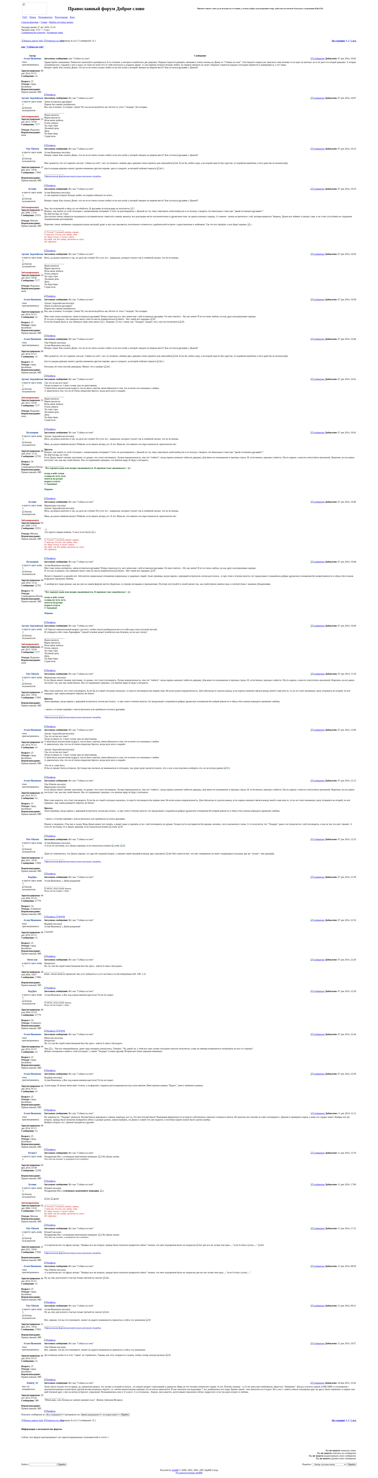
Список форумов (29, 22)
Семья (44, 22)
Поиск (33, 17)
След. (353, 41)
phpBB (175, 1470)
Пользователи (45, 17)
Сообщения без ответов (33, 32)
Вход (72, 17)
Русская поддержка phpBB (189, 1473)
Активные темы (55, 32)
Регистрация (61, 17)
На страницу (338, 41)
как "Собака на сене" (32, 47)
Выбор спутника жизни (61, 22)
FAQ (24, 17)
